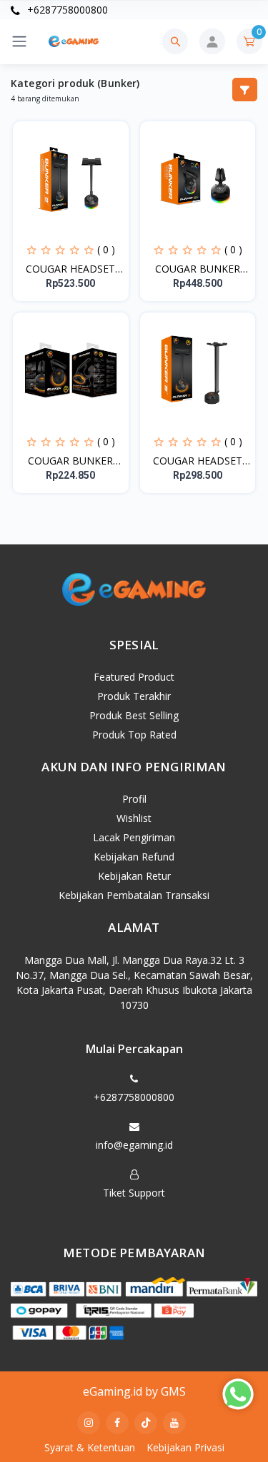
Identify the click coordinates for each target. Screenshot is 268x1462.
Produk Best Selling (134, 715)
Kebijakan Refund (134, 856)
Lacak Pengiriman (134, 837)
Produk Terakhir (134, 696)
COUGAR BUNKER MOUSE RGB (197, 269)
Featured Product (134, 677)
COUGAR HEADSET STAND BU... (70, 269)
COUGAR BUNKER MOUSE (70, 461)
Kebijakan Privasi (185, 1447)
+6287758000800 (66, 9)
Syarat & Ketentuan (89, 1447)
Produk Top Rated (134, 734)
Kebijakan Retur (134, 876)
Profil (134, 799)
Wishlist (134, 818)
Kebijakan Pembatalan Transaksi (134, 895)
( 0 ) (106, 249)
